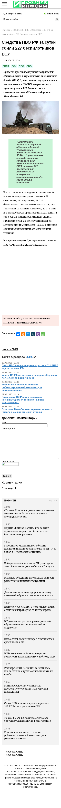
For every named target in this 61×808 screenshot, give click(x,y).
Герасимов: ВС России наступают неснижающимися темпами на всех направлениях (23, 400)
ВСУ (14, 66)
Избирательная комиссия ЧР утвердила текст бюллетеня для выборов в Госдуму (29, 565)
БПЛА (6, 66)
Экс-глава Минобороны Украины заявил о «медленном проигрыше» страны (27, 410)
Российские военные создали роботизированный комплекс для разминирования (25, 735)
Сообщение (8, 428)
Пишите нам (53, 14)
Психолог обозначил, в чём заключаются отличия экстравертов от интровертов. (29, 608)
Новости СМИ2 (14, 751)
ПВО (21, 66)
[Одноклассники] (23, 334)
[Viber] (38, 334)
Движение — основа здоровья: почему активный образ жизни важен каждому (28, 594)
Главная (6, 30)
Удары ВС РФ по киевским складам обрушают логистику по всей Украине (27, 719)
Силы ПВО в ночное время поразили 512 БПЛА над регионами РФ (26, 704)
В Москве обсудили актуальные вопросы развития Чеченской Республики (29, 579)
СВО (27, 30)
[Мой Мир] (28, 334)
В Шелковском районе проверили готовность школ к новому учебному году (29, 655)
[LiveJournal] (33, 334)
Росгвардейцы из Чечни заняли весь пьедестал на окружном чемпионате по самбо (28, 671)
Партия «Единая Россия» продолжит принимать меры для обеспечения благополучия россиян (26, 531)
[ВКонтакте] (18, 334)
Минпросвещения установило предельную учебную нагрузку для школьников (26, 688)
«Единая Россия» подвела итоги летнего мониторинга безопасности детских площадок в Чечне (29, 513)
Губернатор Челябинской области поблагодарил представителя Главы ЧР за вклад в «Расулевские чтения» (30, 548)
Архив (53, 500)
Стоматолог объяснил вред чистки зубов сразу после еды (29, 640)
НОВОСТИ (18, 30)
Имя (4, 422)
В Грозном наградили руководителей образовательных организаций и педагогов (27, 624)
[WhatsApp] (43, 334)
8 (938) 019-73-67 (31, 784)
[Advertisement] (30, 280)
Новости (10, 500)
